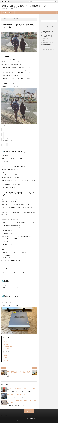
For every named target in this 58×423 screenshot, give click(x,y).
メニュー (9, 143)
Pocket (10, 56)
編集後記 (5, 138)
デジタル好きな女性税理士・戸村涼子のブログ (25, 6)
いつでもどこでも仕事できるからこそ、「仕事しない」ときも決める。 (21, 388)
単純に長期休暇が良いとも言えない (10, 132)
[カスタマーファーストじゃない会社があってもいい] (34, 372)
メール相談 (6, 344)
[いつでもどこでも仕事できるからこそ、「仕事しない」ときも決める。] (4, 389)
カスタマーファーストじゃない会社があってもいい (25, 372)
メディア (9, 145)
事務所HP (4, 12)
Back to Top (29, 411)
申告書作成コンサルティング (9, 346)
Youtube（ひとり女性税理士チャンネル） (11, 358)
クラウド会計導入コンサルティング (10, 348)
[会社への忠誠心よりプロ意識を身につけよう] (4, 396)
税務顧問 (5, 341)
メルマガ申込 (6, 360)
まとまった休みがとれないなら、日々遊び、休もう (13, 134)
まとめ (5, 136)
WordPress (43, 420)
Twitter (5, 357)
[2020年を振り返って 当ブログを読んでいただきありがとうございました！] (4, 372)
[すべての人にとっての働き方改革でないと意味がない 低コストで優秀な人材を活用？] (4, 402)
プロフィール (10, 12)
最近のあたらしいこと (8, 140)
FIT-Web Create (33, 420)
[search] (56, 1)
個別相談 (5, 342)
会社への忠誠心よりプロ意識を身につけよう (16, 394)
